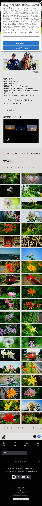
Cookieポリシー (20, 31)
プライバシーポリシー (25, 32)
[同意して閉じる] (40, 2)
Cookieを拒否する (21, 43)
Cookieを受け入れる (21, 48)
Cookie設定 (21, 38)
